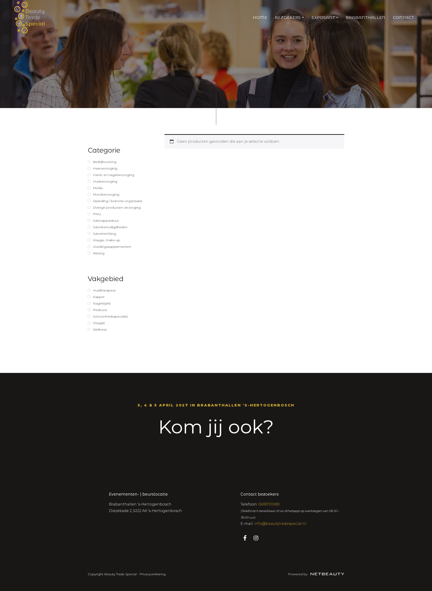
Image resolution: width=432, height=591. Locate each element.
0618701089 (269, 504)
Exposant (323, 17)
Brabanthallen (365, 17)
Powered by (298, 574)
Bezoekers (288, 17)
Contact (403, 17)
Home (260, 17)
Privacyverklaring (153, 574)
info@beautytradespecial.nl (280, 523)
